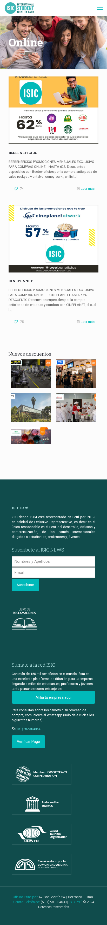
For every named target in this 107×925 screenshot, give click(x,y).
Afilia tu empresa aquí (53, 697)
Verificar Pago (28, 741)
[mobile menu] (100, 7)
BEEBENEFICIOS (23, 152)
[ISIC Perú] (19, 7)
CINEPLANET (21, 280)
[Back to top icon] (96, 914)
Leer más (88, 189)
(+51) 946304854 (27, 729)
